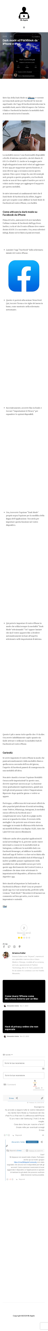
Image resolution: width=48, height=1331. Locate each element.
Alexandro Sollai (13, 1006)
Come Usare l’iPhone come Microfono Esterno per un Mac (21, 997)
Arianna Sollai (8, 75)
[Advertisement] (24, 1219)
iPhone (31, 97)
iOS (11, 36)
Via (4, 906)
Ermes (19, 1150)
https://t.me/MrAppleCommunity (25, 1162)
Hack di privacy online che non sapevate (21, 1028)
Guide (5, 36)
